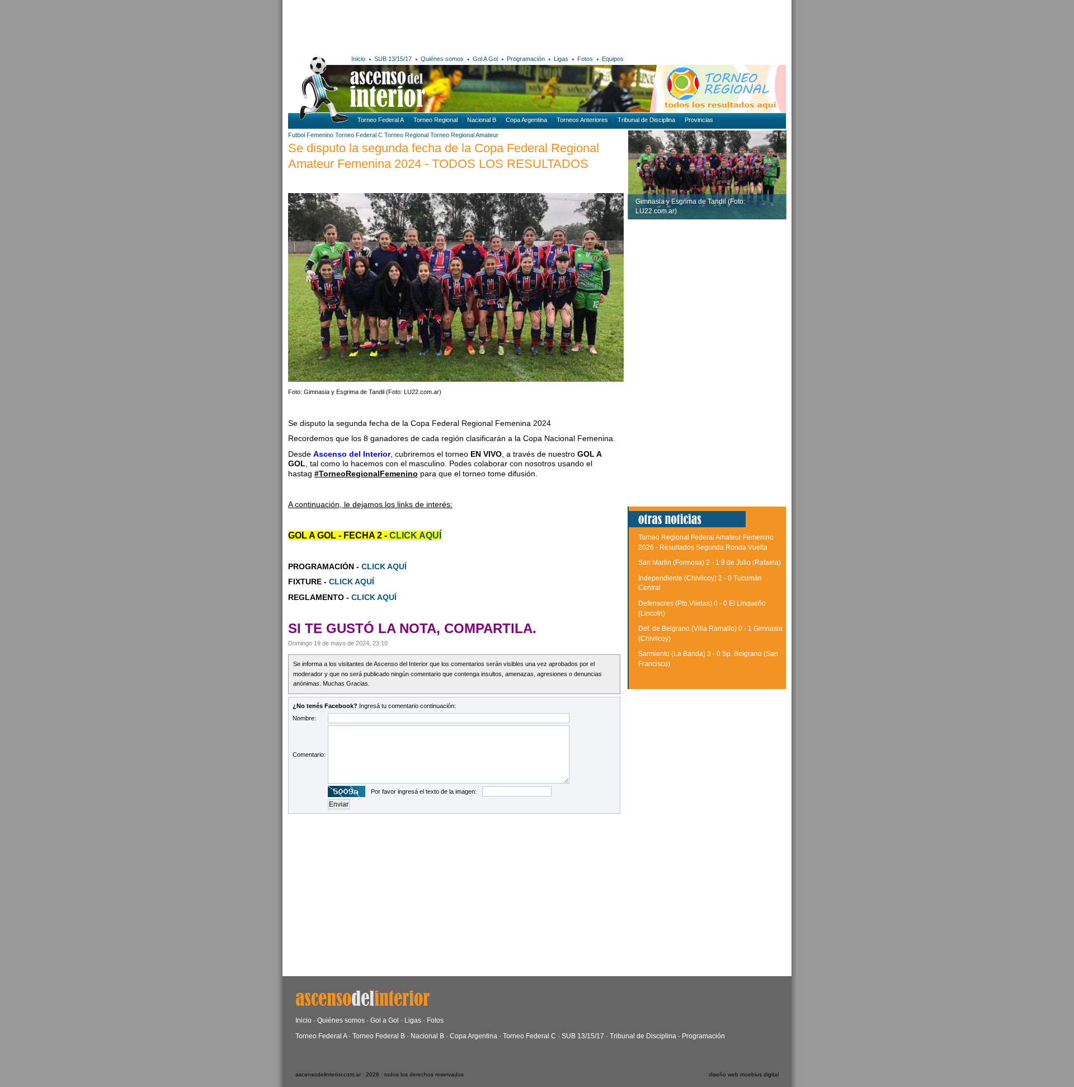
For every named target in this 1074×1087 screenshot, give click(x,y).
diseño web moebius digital (744, 1074)
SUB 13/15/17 (393, 58)
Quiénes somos (442, 58)
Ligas (561, 58)
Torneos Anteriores (582, 119)
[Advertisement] (451, 25)
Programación (526, 58)
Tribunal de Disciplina (646, 119)
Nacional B (481, 119)
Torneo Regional (435, 119)
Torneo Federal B (378, 1036)
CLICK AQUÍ (384, 566)
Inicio (358, 58)
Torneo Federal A (380, 119)
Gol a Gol (384, 1020)
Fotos (585, 58)
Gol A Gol (485, 58)
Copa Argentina (526, 119)
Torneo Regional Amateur (464, 135)
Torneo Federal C (359, 135)
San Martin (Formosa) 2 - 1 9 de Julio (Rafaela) (709, 562)
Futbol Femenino (310, 135)
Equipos (613, 58)
